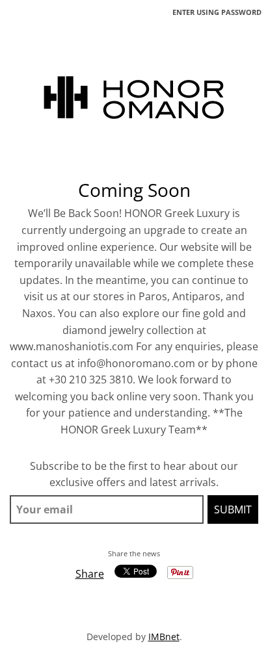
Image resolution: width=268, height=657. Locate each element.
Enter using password (216, 12)
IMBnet (164, 636)
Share (89, 574)
